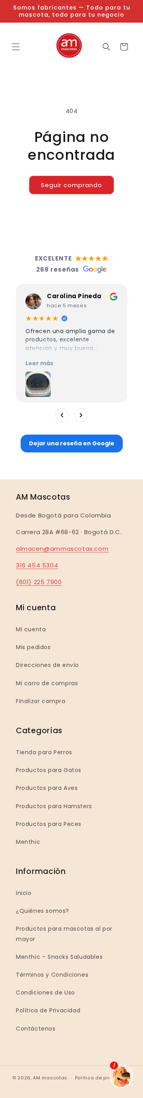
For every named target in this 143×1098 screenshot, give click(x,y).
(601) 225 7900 (39, 582)
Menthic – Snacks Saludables (59, 957)
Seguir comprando (71, 185)
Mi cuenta (31, 629)
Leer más (39, 363)
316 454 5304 (37, 565)
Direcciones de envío (47, 665)
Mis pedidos (33, 647)
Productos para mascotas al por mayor (64, 934)
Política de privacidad (103, 1078)
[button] (16, 47)
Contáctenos (36, 1029)
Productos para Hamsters (54, 806)
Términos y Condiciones (52, 975)
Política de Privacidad (48, 1010)
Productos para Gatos (48, 770)
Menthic (28, 842)
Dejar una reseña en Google (71, 443)
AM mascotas (50, 1078)
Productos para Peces (48, 824)
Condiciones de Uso (45, 992)
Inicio (24, 893)
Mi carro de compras (47, 683)
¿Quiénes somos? (42, 911)
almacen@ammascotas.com (62, 548)
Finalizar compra (41, 701)
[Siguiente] (81, 415)
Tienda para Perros (44, 752)
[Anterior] (62, 415)
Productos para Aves (46, 788)
